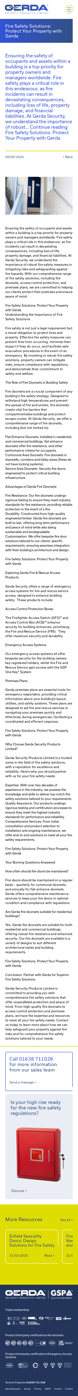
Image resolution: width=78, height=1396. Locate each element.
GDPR (48, 1389)
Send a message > (22, 1082)
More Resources (13, 1389)
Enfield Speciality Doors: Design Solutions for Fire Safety (32, 1240)
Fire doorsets (15, 391)
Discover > (19, 1191)
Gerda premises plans (21, 689)
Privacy (37, 1389)
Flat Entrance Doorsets (21, 437)
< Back (68, 157)
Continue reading (37, 132)
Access (27, 1389)
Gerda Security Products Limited (29, 988)
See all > (66, 1220)
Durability (12, 513)
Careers (58, 1389)
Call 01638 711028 (31, 1059)
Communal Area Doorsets (24, 455)
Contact (69, 1389)
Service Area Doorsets (21, 468)
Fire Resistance (16, 495)
